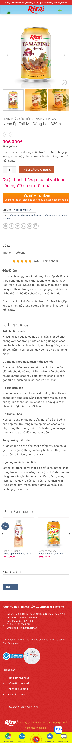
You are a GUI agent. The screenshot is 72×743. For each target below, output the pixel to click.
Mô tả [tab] (6, 246)
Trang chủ (9, 118)
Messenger (50, 741)
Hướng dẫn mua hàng (18, 677)
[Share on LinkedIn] (36, 226)
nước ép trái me (33, 215)
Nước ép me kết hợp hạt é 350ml (17, 553)
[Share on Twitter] (17, 226)
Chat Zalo (22, 741)
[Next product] (5, 134)
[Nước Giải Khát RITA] (36, 9)
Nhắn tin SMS (63, 741)
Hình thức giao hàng (17, 688)
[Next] (69, 541)
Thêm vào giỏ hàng (36, 169)
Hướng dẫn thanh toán (18, 683)
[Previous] (3, 541)
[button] (5, 10)
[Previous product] (11, 134)
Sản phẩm (25, 118)
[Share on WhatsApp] (5, 226)
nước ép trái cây (16, 215)
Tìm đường (8, 741)
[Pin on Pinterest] (29, 226)
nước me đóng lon (52, 215)
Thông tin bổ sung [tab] (14, 253)
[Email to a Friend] (23, 226)
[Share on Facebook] (11, 226)
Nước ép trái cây (45, 118)
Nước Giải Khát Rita (24, 707)
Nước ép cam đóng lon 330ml (51, 553)
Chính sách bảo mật (17, 694)
